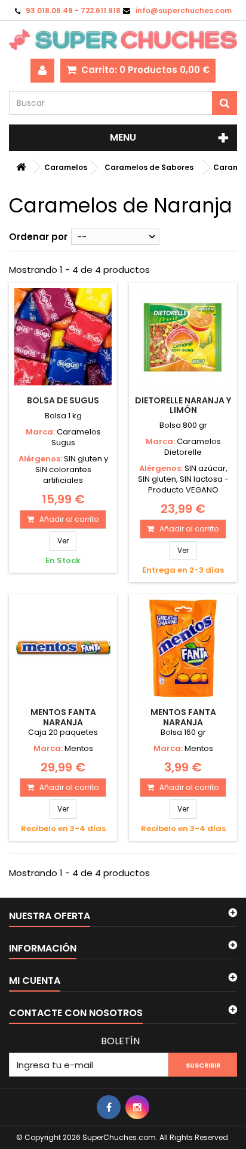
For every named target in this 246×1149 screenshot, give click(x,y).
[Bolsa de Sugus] (63, 336)
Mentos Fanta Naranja (63, 717)
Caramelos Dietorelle (192, 447)
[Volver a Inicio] (21, 167)
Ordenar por (38, 236)
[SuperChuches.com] (123, 39)
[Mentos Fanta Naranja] (63, 648)
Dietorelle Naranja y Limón (183, 405)
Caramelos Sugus (76, 437)
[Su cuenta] (42, 71)
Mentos (78, 748)
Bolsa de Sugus (63, 400)
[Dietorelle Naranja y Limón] (183, 336)
